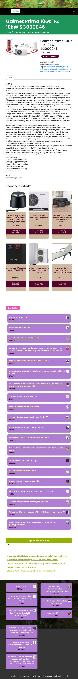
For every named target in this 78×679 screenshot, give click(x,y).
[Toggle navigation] (73, 11)
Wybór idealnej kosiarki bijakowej (21, 567)
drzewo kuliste (49, 67)
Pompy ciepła (53, 64)
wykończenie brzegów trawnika (59, 71)
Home (8, 32)
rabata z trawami (55, 69)
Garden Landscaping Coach (57, 676)
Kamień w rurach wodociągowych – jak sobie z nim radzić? (32, 560)
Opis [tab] (10, 77)
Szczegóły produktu (50, 56)
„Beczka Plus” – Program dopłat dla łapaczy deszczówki (31, 571)
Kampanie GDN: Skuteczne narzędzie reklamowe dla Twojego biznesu (37, 556)
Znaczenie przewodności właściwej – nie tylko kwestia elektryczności (36, 563)
